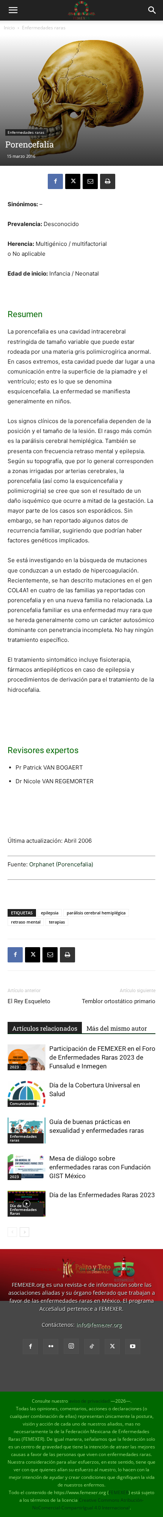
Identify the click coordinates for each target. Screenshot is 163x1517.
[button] (13, 10)
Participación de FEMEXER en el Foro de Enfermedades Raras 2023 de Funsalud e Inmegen (102, 1057)
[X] (72, 181)
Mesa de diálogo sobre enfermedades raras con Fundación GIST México (99, 1167)
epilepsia (49, 913)
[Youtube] (132, 1346)
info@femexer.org (99, 1324)
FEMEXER (119, 1492)
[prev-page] (12, 1232)
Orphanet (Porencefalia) (61, 864)
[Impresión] (107, 181)
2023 (14, 1067)
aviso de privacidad (89, 1401)
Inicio (9, 27)
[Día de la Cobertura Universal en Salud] (26, 1094)
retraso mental (26, 922)
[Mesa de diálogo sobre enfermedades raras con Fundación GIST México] (26, 1167)
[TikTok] (91, 1346)
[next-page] (24, 1232)
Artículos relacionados (44, 1028)
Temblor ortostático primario (118, 1001)
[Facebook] (55, 181)
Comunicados (22, 1103)
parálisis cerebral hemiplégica (96, 913)
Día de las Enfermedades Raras (23, 1209)
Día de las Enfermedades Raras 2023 (102, 1195)
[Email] (90, 181)
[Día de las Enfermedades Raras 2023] (26, 1204)
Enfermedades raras (44, 27)
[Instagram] (71, 1346)
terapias (57, 922)
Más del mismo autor (116, 1028)
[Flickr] (50, 1346)
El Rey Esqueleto (29, 1001)
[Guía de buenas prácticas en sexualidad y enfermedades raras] (26, 1131)
